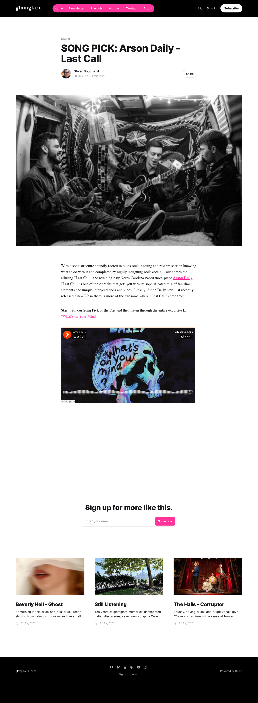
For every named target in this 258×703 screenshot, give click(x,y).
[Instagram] (145, 667)
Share (190, 73)
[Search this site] (200, 8)
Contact (131, 8)
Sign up (123, 674)
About (148, 8)
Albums (114, 8)
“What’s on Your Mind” (79, 316)
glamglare (29, 8)
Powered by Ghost (231, 670)
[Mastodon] (131, 667)
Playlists (97, 8)
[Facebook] (111, 667)
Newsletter (77, 8)
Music (65, 39)
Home (58, 8)
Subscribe (231, 8)
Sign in (212, 8)
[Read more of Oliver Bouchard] (66, 73)
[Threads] (125, 667)
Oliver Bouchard (86, 71)
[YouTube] (138, 667)
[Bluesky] (118, 667)
